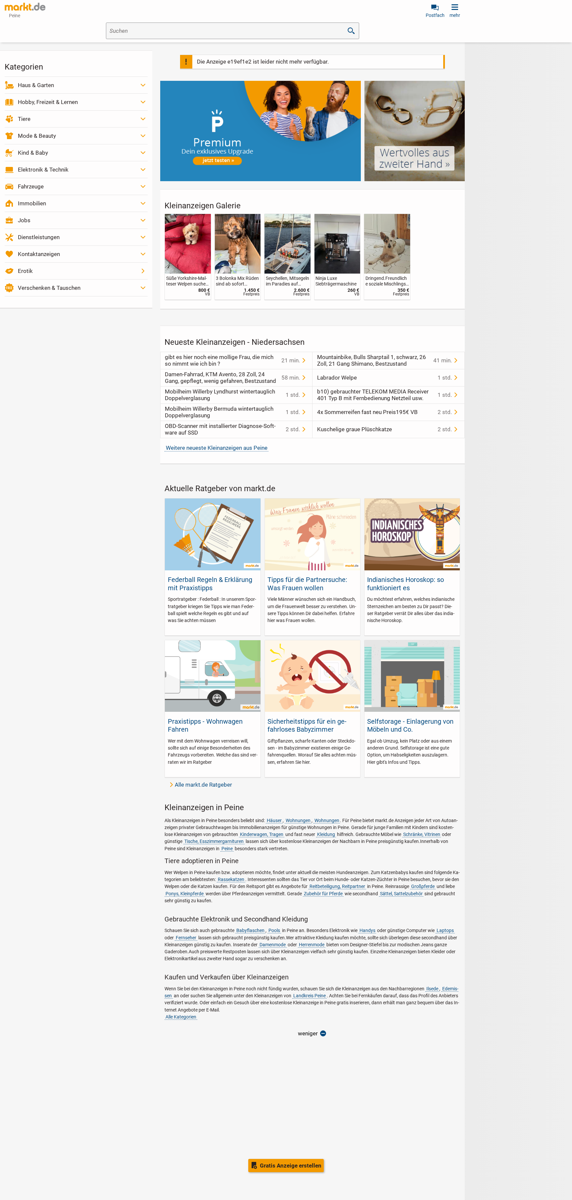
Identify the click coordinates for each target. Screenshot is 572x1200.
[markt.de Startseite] (25, 7)
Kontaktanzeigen (39, 254)
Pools (274, 930)
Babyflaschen (250, 930)
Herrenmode (311, 944)
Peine (227, 848)
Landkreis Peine (309, 995)
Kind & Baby (33, 152)
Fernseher (186, 937)
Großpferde (423, 886)
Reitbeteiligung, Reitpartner (337, 886)
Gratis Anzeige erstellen (290, 1165)
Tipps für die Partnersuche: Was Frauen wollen (307, 584)
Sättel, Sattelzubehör (401, 893)
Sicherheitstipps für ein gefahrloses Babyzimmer (307, 725)
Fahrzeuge (31, 186)
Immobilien (32, 203)
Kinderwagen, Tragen (261, 834)
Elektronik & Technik (43, 169)
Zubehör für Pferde (323, 893)
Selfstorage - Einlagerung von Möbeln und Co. (410, 725)
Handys (367, 930)
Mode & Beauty (37, 135)
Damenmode (273, 944)
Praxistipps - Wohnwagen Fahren (205, 725)
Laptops (445, 930)
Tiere (24, 119)
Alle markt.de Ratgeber (203, 784)
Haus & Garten (36, 85)
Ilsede (432, 988)
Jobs (24, 220)
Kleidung (326, 834)
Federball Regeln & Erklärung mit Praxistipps (210, 584)
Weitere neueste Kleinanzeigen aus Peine (216, 447)
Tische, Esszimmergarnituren (214, 841)
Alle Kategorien (181, 1016)
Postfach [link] (435, 15)
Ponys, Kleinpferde (185, 893)
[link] (188, 257)
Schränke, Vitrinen (421, 834)
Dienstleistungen (39, 237)
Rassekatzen (231, 879)
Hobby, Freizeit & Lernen (48, 102)
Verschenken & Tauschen (49, 288)
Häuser (274, 820)
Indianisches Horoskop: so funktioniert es (405, 584)
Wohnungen (298, 820)
